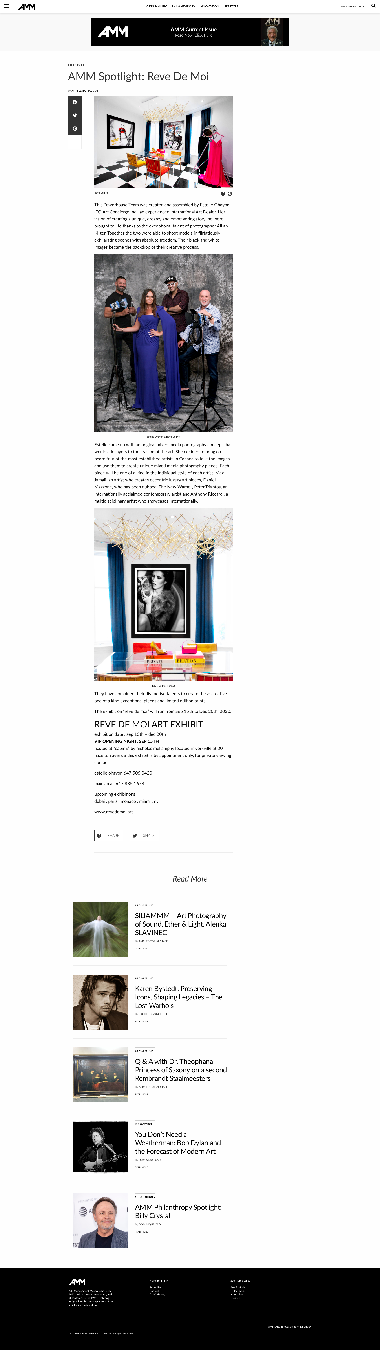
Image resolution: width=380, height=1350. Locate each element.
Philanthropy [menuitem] (237, 1291)
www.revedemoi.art (113, 812)
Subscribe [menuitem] (155, 1287)
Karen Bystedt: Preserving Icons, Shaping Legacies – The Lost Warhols (178, 997)
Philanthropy (183, 6)
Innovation (209, 6)
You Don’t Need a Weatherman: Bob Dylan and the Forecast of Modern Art (178, 1143)
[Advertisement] (282, 128)
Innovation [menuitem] (236, 1294)
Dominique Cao (150, 1160)
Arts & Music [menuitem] (237, 1287)
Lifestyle (230, 6)
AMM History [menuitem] (157, 1294)
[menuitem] (190, 1281)
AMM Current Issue (352, 6)
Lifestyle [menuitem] (235, 1298)
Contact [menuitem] (154, 1291)
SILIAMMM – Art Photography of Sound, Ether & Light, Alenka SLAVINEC (180, 924)
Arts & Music (156, 6)
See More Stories (240, 1280)
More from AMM (159, 1280)
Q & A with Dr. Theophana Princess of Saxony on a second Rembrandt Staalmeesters (181, 1070)
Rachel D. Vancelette (154, 1014)
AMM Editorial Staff (85, 90)
